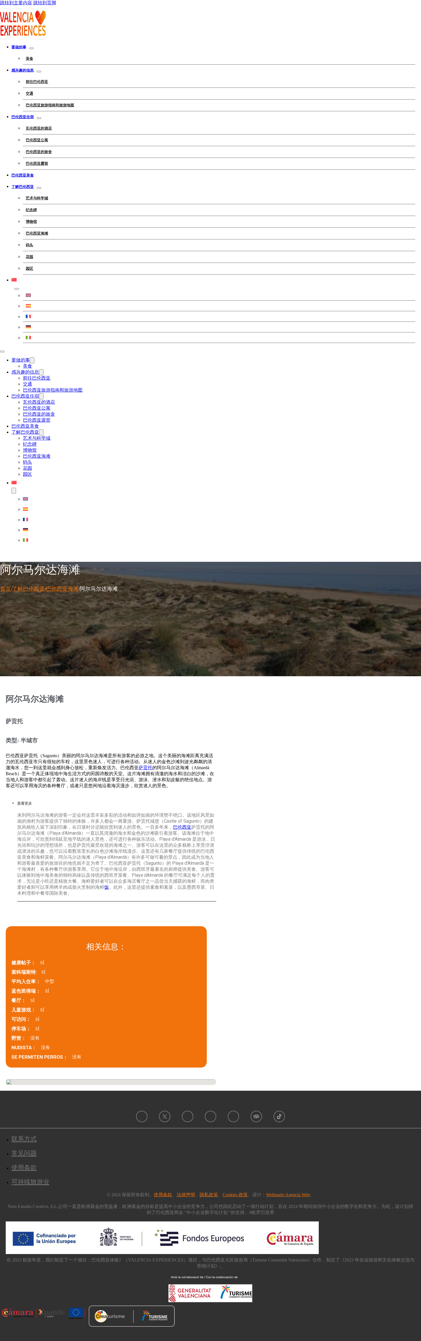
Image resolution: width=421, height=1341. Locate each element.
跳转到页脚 (44, 2)
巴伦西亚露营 (37, 163)
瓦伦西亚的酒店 (39, 128)
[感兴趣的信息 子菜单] (39, 71)
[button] (116, 803)
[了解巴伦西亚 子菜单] (39, 188)
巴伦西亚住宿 (22, 117)
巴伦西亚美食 (22, 175)
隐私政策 (209, 1194)
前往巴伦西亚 (37, 82)
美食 (29, 58)
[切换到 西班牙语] (219, 306)
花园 (29, 257)
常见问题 (24, 1153)
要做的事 (18, 47)
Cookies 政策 (235, 1194)
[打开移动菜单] (2, 351)
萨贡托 (145, 767)
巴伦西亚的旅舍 (39, 152)
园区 (29, 268)
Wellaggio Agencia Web (288, 1194)
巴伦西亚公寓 (37, 140)
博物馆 (31, 221)
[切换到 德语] (219, 327)
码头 (29, 245)
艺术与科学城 (37, 198)
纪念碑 (31, 210)
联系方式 (24, 1138)
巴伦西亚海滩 (37, 233)
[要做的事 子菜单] (31, 48)
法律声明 (186, 1194)
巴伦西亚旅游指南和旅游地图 (50, 105)
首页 (5, 589)
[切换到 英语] (219, 295)
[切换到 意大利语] (219, 337)
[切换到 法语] (219, 316)
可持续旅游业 (30, 1181)
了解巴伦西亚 (22, 187)
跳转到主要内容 (16, 2)
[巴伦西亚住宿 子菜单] (39, 118)
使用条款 (24, 1167)
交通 (29, 93)
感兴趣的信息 (22, 70)
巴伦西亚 (182, 827)
